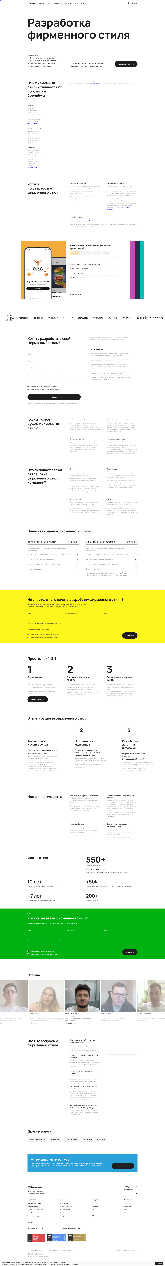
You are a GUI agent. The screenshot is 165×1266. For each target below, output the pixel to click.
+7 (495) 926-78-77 (130, 1187)
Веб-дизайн (63, 1216)
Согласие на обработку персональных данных (60, 1250)
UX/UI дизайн (55, 1139)
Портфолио (127, 1207)
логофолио (91, 66)
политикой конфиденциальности (47, 386)
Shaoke (99, 66)
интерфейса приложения (97, 84)
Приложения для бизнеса (35, 1210)
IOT (93, 1203)
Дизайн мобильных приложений (94, 1139)
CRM (93, 1216)
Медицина (95, 1213)
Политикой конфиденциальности (42, 1264)
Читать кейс (33, 1024)
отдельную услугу (33, 123)
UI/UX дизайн (64, 1203)
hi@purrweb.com (131, 1189)
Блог (125, 1210)
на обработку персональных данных (69, 403)
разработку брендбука (34, 167)
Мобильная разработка (37, 1139)
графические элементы (95, 220)
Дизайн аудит (64, 1213)
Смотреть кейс (75, 295)
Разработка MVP (33, 1213)
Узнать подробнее (72, 1264)
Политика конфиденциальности (36, 1250)
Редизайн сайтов (71, 1139)
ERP (93, 1210)
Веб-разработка (33, 1207)
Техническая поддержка (35, 1216)
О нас (126, 1203)
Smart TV (95, 1207)
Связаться (134, 3)
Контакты (127, 1213)
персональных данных (52, 389)
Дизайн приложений (66, 1207)
